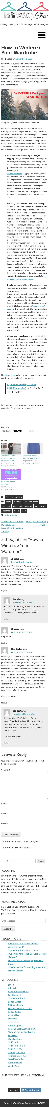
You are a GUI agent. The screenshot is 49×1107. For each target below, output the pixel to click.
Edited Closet (14, 1001)
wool (24, 511)
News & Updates (16, 1025)
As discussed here (14, 173)
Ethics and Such (15, 1005)
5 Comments (11, 514)
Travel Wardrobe (15, 1059)
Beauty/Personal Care (18, 991)
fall (14, 506)
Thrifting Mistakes (16, 1052)
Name (4, 803)
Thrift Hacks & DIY (16, 1045)
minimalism (13, 1022)
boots (8, 501)
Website (4, 823)
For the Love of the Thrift (20, 1008)
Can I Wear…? (14, 995)
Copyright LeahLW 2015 (35, 1103)
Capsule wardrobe (31, 501)
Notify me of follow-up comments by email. (22, 841)
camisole (17, 501)
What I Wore (13, 1066)
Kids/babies (13, 1015)
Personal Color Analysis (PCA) (22, 1028)
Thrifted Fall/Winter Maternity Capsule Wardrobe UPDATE (8, 458)
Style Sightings (15, 1038)
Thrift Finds (13, 1042)
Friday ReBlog (14, 1011)
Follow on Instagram (32, 1090)
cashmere (6, 506)
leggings (28, 506)
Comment (5, 770)
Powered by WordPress (14, 1103)
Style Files (12, 1035)
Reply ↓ (4, 591)
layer (20, 506)
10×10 (11, 984)
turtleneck (7, 511)
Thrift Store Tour (16, 1049)
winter (16, 511)
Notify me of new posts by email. (17, 847)
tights (43, 506)
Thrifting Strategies (14, 497)
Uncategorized (15, 1062)
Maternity (12, 1018)
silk (36, 506)
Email (4, 813)
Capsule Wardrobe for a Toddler (23, 950)
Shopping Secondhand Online (21, 1032)
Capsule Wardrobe (16, 998)
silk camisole (9, 375)
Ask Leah (12, 988)
